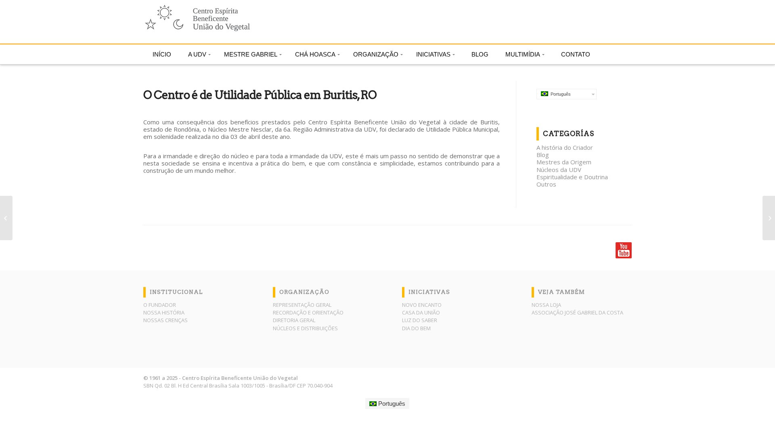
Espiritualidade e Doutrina (572, 177)
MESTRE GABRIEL (250, 54)
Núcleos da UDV (558, 170)
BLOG (479, 54)
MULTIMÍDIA (522, 54)
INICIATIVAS (433, 54)
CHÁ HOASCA (315, 54)
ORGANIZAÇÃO (375, 54)
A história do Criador (564, 147)
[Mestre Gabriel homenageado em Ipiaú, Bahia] (6, 218)
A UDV (197, 54)
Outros (546, 184)
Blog (542, 155)
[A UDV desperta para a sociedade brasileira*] (768, 218)
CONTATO (575, 54)
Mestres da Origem (563, 162)
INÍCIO (162, 54)
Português (559, 94)
